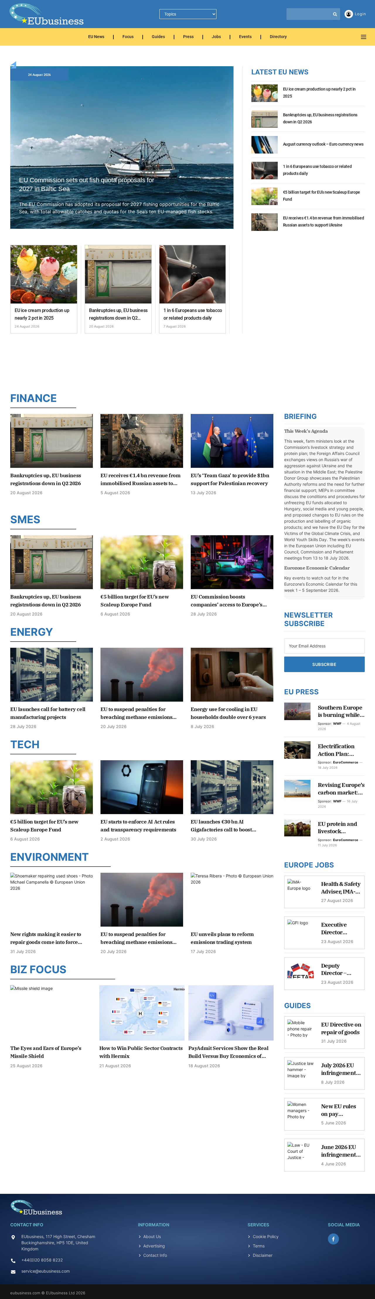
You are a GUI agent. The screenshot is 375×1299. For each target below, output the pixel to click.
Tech (25, 744)
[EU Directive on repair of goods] (300, 1031)
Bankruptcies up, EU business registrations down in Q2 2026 (118, 315)
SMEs (25, 519)
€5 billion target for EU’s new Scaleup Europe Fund (321, 196)
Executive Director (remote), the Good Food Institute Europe (337, 928)
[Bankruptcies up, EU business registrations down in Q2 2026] (118, 274)
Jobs (216, 37)
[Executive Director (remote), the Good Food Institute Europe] (300, 931)
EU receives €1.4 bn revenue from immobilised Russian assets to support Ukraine (323, 221)
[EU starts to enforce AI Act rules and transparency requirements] (141, 787)
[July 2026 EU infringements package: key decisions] (300, 1072)
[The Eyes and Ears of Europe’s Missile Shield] (53, 1013)
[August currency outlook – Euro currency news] (264, 148)
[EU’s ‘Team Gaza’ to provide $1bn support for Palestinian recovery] (232, 441)
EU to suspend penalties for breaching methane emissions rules (136, 713)
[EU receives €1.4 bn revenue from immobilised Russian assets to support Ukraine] (264, 225)
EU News (96, 37)
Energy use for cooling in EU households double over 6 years (228, 713)
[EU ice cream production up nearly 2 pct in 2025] (44, 274)
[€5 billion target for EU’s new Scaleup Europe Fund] (264, 199)
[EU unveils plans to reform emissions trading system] (232, 899)
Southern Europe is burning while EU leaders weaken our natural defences (340, 711)
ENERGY (31, 631)
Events (245, 37)
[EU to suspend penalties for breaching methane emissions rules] (141, 674)
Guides (158, 37)
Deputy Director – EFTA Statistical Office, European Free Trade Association (340, 969)
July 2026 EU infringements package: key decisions (340, 1069)
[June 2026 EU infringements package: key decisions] (300, 1153)
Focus (128, 37)
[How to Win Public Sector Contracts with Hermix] (142, 1013)
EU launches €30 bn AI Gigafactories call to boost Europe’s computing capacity (225, 826)
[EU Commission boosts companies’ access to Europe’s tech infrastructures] (232, 562)
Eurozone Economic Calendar (317, 568)
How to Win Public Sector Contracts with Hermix (141, 1052)
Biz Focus (38, 969)
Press (188, 37)
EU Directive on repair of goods (341, 1028)
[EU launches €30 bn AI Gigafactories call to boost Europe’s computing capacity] (232, 787)
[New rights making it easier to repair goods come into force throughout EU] (51, 899)
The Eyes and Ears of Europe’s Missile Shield (45, 1052)
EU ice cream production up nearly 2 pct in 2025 (42, 314)
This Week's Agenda (306, 431)
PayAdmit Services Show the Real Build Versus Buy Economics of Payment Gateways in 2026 (228, 1052)
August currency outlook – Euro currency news (323, 144)
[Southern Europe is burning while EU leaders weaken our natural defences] (297, 711)
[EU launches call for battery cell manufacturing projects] (51, 674)
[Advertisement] (187, 361)
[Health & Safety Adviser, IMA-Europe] (300, 890)
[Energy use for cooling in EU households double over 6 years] (232, 674)
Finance (33, 398)
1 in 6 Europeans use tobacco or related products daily (192, 314)
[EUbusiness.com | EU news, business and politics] (47, 14)
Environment (49, 856)
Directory (278, 37)
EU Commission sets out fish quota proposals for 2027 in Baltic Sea (86, 184)
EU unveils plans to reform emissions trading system (222, 938)
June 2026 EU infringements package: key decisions (340, 1150)
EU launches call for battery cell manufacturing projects (48, 713)
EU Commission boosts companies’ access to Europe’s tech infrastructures (226, 601)
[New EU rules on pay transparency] (300, 1113)
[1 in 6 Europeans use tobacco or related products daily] (192, 274)
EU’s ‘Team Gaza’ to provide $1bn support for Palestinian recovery (230, 479)
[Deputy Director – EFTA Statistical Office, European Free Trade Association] (300, 972)
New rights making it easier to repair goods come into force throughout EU (45, 938)
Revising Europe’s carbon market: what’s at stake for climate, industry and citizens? (341, 788)
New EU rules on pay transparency (339, 1110)
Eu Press (301, 692)
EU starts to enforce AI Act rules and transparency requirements (138, 826)
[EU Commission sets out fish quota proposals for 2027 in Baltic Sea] (121, 154)
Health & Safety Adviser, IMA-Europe (341, 887)
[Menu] (363, 37)
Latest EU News (279, 72)
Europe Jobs (309, 865)
